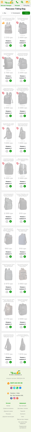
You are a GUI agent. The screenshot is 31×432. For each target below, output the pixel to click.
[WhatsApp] (17, 388)
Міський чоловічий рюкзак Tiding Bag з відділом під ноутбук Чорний (8, 230)
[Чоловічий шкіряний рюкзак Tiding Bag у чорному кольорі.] (8, 203)
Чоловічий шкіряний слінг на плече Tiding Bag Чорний (22, 335)
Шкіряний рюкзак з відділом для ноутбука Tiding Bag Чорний (8, 89)
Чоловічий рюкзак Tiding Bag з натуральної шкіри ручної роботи (8, 19)
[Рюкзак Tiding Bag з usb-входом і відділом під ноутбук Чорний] (22, 203)
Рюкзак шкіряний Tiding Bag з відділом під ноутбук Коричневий (8, 300)
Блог (22, 416)
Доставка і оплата (23, 408)
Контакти (22, 414)
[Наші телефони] (17, 2)
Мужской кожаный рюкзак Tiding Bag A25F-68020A (22, 159)
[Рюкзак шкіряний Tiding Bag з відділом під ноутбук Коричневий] (8, 309)
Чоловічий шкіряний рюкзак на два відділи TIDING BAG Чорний (8, 159)
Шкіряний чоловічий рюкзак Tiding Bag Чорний (23, 300)
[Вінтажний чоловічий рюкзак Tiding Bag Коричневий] (22, 274)
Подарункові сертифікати (22, 426)
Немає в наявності (8, 42)
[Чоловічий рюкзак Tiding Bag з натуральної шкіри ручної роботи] (8, 28)
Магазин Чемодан (6, 5)
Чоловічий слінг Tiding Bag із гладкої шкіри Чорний (8, 124)
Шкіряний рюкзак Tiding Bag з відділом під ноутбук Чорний (8, 265)
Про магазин (22, 405)
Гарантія (22, 411)
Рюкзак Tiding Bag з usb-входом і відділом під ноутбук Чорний (22, 195)
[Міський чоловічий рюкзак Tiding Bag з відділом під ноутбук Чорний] (8, 239)
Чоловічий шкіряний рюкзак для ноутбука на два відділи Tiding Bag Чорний (23, 90)
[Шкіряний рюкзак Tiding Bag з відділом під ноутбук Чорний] (8, 274)
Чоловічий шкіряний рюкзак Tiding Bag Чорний (8, 54)
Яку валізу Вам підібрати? (22, 422)
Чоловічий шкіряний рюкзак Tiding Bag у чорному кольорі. (8, 195)
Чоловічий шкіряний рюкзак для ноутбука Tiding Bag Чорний (22, 54)
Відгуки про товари (22, 419)
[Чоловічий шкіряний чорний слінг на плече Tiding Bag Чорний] (8, 344)
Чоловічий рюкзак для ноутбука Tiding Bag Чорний (22, 19)
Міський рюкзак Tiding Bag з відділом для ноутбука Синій (22, 230)
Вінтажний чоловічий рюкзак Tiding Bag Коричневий (22, 265)
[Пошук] (22, 2)
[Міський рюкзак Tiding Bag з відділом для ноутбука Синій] (22, 239)
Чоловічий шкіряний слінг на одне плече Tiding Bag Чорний (23, 124)
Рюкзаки (17, 5)
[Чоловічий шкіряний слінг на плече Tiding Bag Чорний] (22, 344)
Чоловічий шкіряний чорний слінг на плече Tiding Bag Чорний (8, 335)
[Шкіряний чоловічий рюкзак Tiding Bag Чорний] (22, 309)
